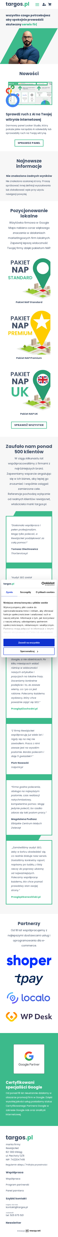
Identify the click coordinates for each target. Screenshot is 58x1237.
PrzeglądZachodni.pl (24, 708)
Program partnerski (17, 1184)
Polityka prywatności (36, 1164)
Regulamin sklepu (15, 1164)
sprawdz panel (29, 143)
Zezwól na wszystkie (29, 642)
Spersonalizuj (27, 651)
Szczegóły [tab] (25, 592)
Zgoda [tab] (9, 592)
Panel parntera (15, 1190)
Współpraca (13, 1178)
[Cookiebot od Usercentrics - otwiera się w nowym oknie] (42, 584)
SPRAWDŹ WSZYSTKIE (29, 425)
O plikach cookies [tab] (45, 592)
